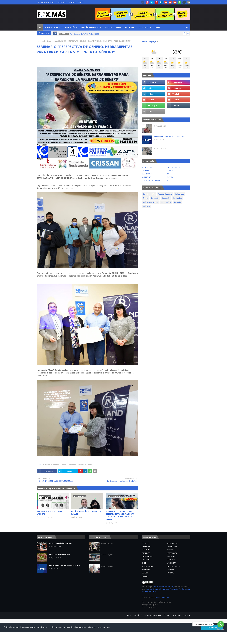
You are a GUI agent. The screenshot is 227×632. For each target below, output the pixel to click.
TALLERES (72, 2)
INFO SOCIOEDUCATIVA (45, 2)
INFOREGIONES (148, 556)
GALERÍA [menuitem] (108, 27)
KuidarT (170, 550)
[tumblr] (184, 2)
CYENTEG (145, 543)
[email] (188, 2)
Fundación (55, 465)
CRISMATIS (146, 553)
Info (153, 194)
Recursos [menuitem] (129, 27)
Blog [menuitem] (118, 27)
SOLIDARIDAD (147, 167)
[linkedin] (161, 2)
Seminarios (72, 465)
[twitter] (152, 2)
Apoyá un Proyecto (165, 194)
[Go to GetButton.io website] (220, 629)
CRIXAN (145, 576)
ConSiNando (172, 546)
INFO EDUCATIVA (173, 167)
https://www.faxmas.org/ (164, 586)
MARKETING (146, 177)
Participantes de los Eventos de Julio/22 (86, 512)
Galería (63, 465)
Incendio (177, 202)
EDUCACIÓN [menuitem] (70, 27)
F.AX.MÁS (170, 573)
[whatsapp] (179, 2)
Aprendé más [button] (103, 627)
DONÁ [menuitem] (157, 27)
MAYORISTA (171, 563)
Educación (46, 465)
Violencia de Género (49, 41)
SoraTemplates (53, 614)
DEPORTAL (171, 556)
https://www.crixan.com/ (160, 597)
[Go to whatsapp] (220, 624)
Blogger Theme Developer (85, 614)
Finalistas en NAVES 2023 (59, 554)
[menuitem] (40, 27)
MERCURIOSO (172, 543)
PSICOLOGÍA (61, 2)
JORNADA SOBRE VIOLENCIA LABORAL (49, 512)
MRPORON (171, 559)
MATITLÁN (145, 559)
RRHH (169, 174)
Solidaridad (179, 194)
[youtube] (165, 2)
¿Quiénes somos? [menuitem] (53, 27)
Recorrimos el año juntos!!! (60, 543)
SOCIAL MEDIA (147, 566)
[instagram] (147, 2)
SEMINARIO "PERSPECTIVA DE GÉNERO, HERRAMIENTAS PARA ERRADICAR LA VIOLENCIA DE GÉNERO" (120, 515)
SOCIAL (169, 180)
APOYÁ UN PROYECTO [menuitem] (90, 27)
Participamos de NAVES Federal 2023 (84, 33)
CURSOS (81, 2)
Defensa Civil (166, 202)
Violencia (146, 206)
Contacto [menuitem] (144, 27)
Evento (145, 198)
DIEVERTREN (146, 546)
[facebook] (142, 2)
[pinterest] (156, 2)
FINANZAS (170, 177)
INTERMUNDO (172, 553)
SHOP (144, 563)
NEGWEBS (146, 550)
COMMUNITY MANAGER (151, 180)
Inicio (39, 41)
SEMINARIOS (147, 174)
